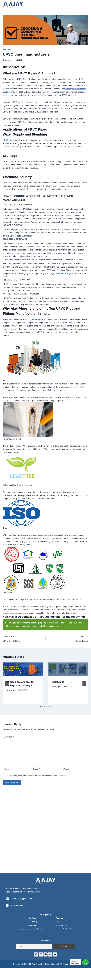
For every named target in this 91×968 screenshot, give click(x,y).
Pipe (4, 49)
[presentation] (23, 669)
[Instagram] (45, 954)
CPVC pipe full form (11, 639)
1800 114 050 (17, 905)
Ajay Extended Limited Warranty (31, 929)
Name (7, 769)
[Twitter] (41, 954)
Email (36, 769)
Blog (58, 922)
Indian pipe (58, 682)
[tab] (40, 706)
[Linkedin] (50, 954)
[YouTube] (55, 954)
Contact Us (67, 929)
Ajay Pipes (32, 918)
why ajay (34, 922)
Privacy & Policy (62, 925)
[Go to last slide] (7, 683)
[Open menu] (86, 5)
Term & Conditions (29, 925)
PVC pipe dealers (80, 639)
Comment (9, 737)
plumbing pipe (36, 319)
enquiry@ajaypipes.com (21, 898)
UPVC (10, 49)
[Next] (84, 683)
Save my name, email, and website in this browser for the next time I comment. (35, 776)
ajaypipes (8, 60)
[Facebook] (36, 954)
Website (66, 769)
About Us (59, 918)
